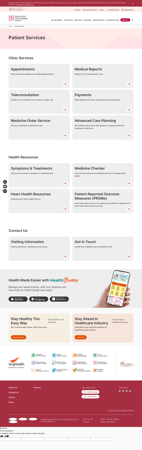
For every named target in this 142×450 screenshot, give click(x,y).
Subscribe (80, 337)
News (11, 402)
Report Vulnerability (108, 422)
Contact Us (14, 392)
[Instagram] (123, 391)
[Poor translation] (6, 436)
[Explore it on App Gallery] (59, 299)
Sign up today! (18, 337)
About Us (13, 387)
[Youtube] (127, 391)
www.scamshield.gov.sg (25, 5)
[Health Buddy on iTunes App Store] (18, 299)
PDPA (103, 419)
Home (10, 26)
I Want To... (125, 20)
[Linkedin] (130, 391)
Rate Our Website (112, 419)
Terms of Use (88, 419)
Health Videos (92, 396)
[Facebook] (120, 391)
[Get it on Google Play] (38, 299)
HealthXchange (92, 392)
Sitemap (86, 422)
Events (12, 397)
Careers (37, 387)
